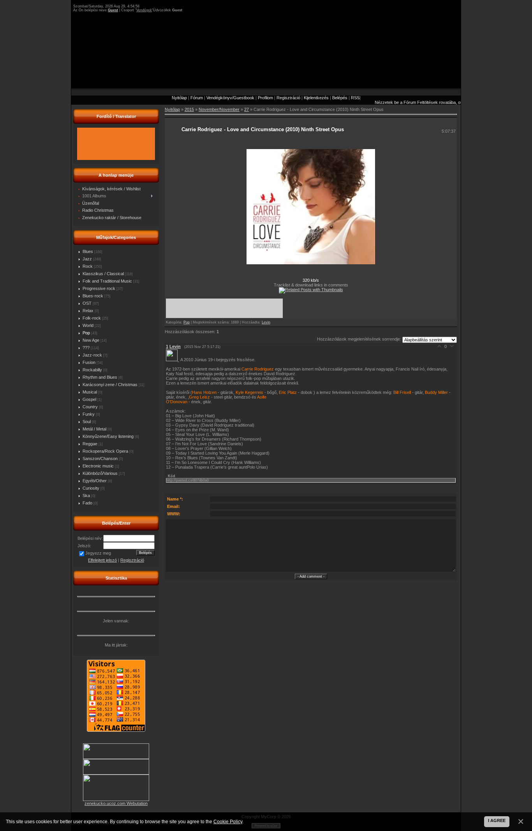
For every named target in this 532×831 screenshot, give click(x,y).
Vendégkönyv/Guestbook (230, 97)
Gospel (89, 399)
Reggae (90, 443)
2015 (189, 109)
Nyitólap (179, 97)
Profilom (265, 97)
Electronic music (98, 466)
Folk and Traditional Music (107, 281)
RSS (355, 97)
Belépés (339, 97)
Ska (86, 495)
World (88, 325)
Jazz (87, 259)
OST (87, 303)
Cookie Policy (227, 821)
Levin (266, 322)
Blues (88, 251)
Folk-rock (92, 318)
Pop (86, 332)
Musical (90, 392)
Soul (87, 421)
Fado (87, 503)
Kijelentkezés (316, 97)
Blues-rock (93, 295)
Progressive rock (99, 288)
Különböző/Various (100, 473)
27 (246, 109)
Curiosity (91, 488)
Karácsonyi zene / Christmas (110, 384)
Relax (88, 310)
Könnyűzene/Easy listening (108, 436)
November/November (219, 109)
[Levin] (173, 359)
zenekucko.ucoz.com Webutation (116, 803)
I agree (497, 820)
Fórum (196, 97)
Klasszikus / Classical (103, 273)
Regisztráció (288, 97)
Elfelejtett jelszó (102, 560)
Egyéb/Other (95, 480)
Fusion (89, 362)
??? (86, 347)
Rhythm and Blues (100, 377)
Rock (88, 266)
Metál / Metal (94, 429)
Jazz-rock (92, 355)
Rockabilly (92, 369)
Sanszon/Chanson (100, 458)
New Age (91, 340)
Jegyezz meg (98, 553)
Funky (89, 414)
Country (90, 406)
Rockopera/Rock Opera (105, 451)
